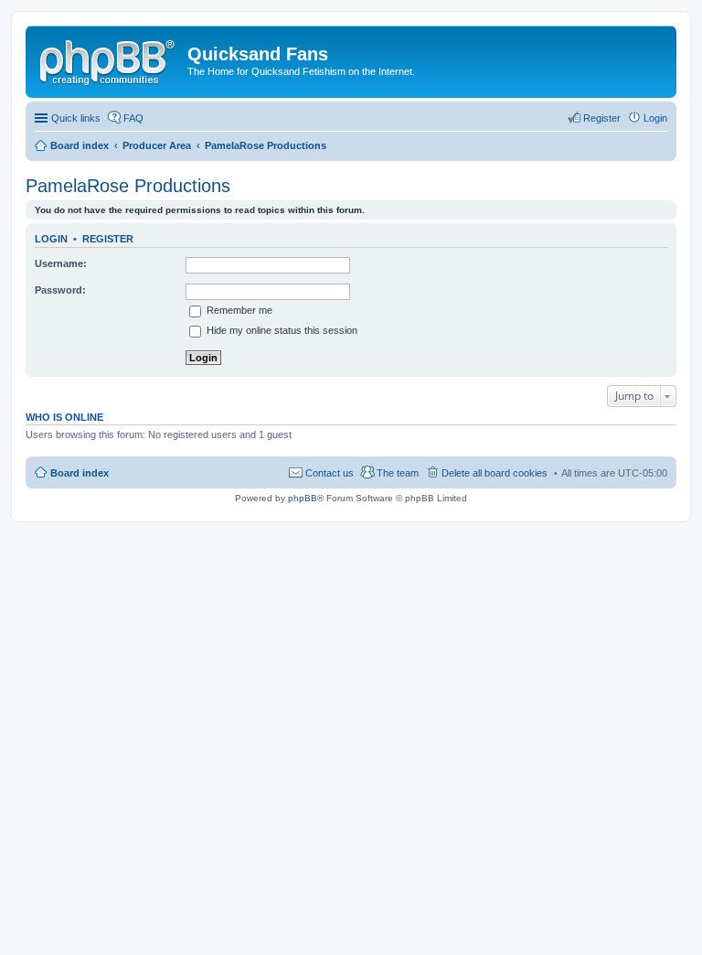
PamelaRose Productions (128, 186)
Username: (61, 263)
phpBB (302, 498)
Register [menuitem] (602, 118)
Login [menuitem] (655, 118)
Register (107, 238)
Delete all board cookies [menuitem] (494, 472)
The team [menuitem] (398, 472)
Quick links (76, 118)
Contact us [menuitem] (329, 472)
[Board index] (108, 59)
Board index (79, 472)
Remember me (238, 310)
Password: (60, 289)
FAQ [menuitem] (133, 118)
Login (51, 238)
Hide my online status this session (280, 330)
